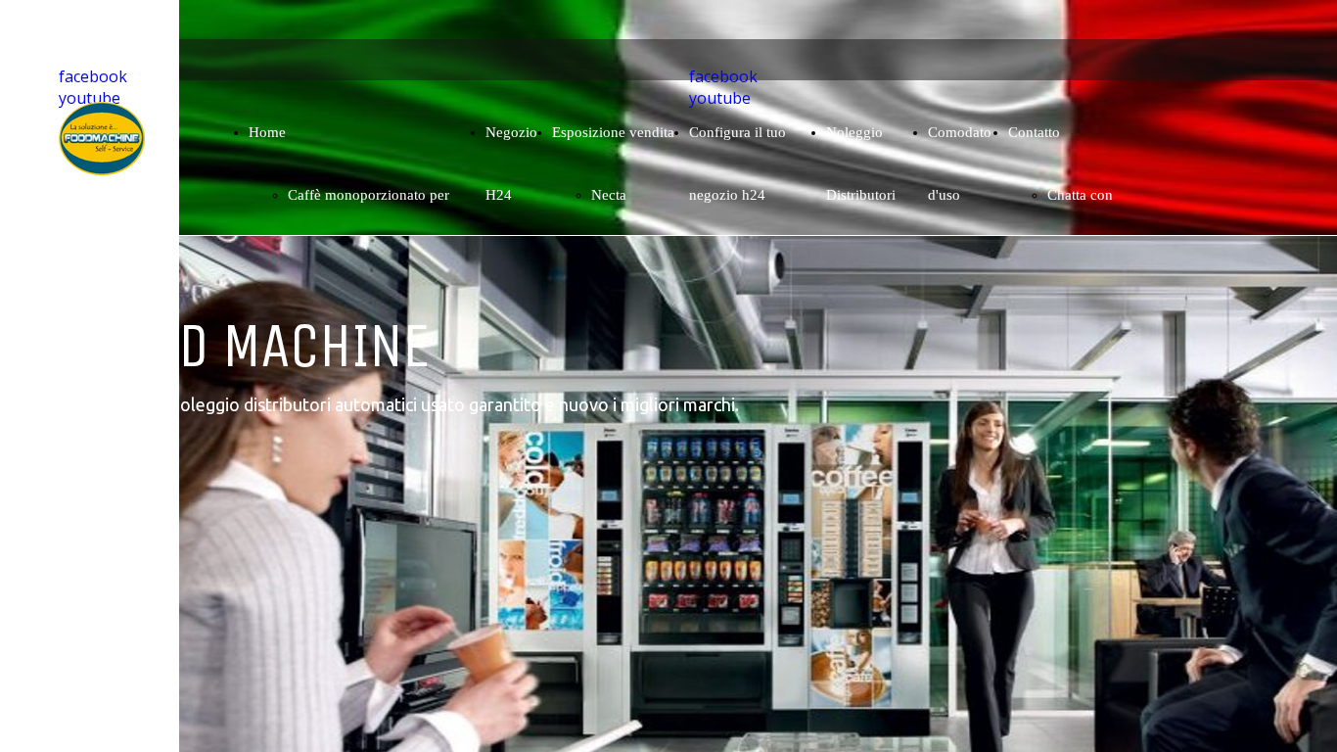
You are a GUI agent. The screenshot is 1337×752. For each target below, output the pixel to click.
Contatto (1034, 132)
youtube (89, 98)
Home (267, 132)
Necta (608, 195)
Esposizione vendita (613, 132)
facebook (93, 76)
